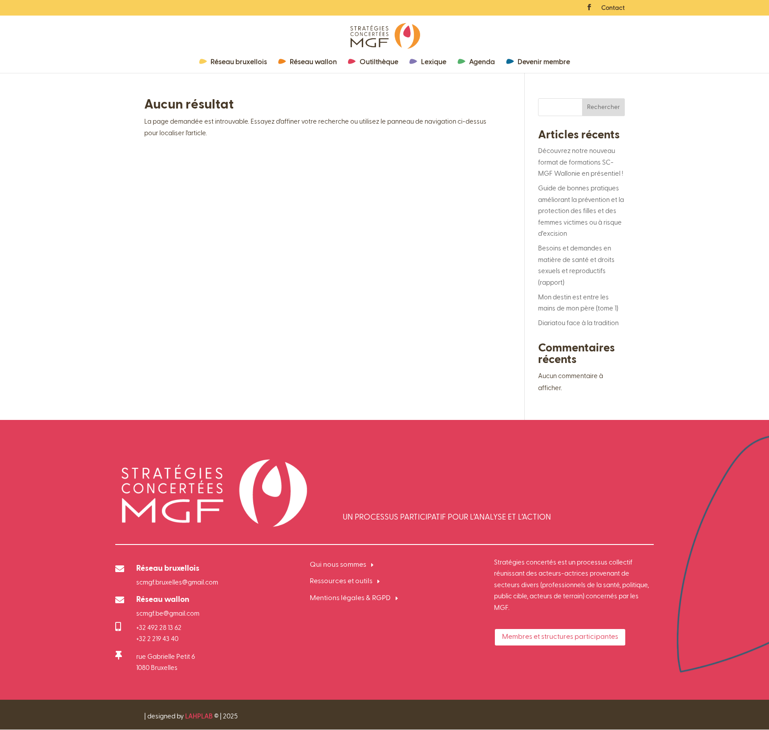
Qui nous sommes (338, 565)
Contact (613, 8)
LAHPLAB (199, 716)
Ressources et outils (341, 581)
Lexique (433, 62)
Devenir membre (544, 62)
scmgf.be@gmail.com (167, 613)
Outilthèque (379, 62)
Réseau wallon (313, 62)
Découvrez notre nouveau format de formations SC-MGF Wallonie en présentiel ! (581, 162)
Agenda (482, 62)
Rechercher (603, 107)
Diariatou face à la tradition (578, 323)
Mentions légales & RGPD (350, 598)
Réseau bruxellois (238, 62)
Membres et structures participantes (560, 637)
